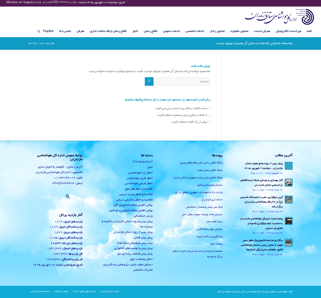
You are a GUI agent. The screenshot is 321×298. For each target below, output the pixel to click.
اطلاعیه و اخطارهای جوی (139, 189)
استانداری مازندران (212, 199)
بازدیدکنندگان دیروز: (70, 238)
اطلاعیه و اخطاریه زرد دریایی (136, 194)
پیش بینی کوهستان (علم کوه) (135, 243)
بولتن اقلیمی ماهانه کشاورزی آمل (133, 205)
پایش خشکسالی (143, 216)
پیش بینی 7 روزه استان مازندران (133, 232)
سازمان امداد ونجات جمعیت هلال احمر (202, 214)
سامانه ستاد (216, 244)
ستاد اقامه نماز (215, 221)
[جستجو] (37, 31)
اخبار (150, 167)
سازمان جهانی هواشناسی (210, 229)
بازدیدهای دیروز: (72, 232)
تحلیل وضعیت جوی (141, 259)
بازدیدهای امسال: (72, 248)
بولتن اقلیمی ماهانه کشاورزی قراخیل (131, 210)
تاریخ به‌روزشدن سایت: (69, 265)
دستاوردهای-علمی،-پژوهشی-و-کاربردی (128, 264)
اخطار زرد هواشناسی (140, 173)
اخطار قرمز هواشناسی (139, 178)
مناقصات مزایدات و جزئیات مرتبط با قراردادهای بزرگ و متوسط (198, 254)
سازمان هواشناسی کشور (210, 185)
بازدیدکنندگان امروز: (70, 227)
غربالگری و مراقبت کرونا (210, 236)
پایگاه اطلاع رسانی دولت (210, 170)
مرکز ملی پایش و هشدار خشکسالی (204, 207)
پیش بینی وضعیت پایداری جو (135, 253)
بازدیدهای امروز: (73, 221)
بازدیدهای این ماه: (72, 243)
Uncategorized (143, 162)
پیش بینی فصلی (143, 237)
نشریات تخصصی (143, 270)
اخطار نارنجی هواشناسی (139, 183)
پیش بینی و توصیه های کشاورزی (133, 248)
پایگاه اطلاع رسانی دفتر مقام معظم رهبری (201, 162)
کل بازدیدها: (75, 254)
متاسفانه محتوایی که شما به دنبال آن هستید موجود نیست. (254, 43)
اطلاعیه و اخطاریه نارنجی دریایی (134, 200)
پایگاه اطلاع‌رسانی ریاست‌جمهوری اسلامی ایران (198, 177)
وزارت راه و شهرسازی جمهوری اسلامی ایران (199, 192)
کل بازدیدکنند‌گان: (71, 259)
